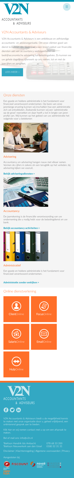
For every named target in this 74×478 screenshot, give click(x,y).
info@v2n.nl (26, 438)
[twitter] (12, 410)
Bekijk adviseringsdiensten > (19, 174)
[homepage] (16, 15)
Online (16, 314)
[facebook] (5, 410)
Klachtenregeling (25, 451)
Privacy (66, 451)
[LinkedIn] (18, 410)
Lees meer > (12, 72)
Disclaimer (8, 451)
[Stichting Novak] (39, 462)
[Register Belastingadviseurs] (55, 462)
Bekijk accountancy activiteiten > (21, 228)
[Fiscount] (16, 462)
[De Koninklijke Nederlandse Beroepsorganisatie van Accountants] (7, 469)
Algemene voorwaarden (47, 451)
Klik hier (7, 430)
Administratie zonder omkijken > (21, 282)
